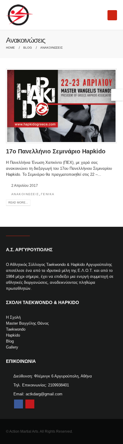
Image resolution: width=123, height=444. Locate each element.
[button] (112, 15)
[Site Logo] (19, 14)
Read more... (18, 202)
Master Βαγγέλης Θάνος (27, 323)
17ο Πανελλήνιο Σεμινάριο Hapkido (55, 151)
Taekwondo (15, 329)
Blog (10, 341)
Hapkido (13, 335)
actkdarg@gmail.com (44, 394)
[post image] (61, 106)
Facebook (18, 404)
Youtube (29, 404)
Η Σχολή (13, 317)
